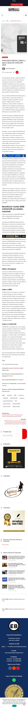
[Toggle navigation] (2, 15)
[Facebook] (10, 668)
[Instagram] (14, 668)
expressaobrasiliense (8, 400)
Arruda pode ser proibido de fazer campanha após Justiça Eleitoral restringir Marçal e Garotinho (16, 572)
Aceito (14, 705)
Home (3, 20)
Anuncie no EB (14, 644)
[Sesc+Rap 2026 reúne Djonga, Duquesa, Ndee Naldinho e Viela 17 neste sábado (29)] (4, 565)
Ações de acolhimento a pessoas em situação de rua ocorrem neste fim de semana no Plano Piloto (16, 557)
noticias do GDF (6, 406)
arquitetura (9, 395)
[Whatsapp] (14, 680)
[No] (26, 702)
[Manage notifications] (24, 704)
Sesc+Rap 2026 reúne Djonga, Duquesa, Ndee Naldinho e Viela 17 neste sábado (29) (16, 564)
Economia (22, 398)
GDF (16, 400)
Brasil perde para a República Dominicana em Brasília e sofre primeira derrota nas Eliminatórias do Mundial (16, 587)
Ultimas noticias (16, 406)
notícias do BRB (16, 403)
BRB (15, 395)
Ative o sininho (5, 544)
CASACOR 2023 (14, 398)
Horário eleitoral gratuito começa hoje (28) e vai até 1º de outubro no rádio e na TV (17, 579)
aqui (6, 646)
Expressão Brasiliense (10, 68)
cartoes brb (21, 395)
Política (7, 20)
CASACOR (5, 398)
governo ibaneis (6, 403)
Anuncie (14, 0)
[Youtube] (18, 668)
